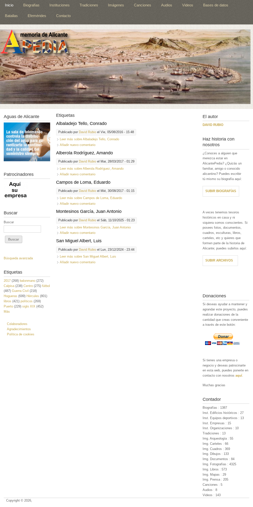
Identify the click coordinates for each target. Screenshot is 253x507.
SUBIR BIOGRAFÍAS (220, 191)
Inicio (9, 5)
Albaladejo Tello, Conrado (81, 123)
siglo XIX (28, 306)
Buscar (9, 222)
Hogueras (10, 296)
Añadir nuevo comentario (77, 145)
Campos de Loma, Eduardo (83, 182)
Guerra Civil (20, 291)
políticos (27, 301)
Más (7, 311)
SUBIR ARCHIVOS (219, 260)
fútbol (46, 286)
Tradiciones (89, 5)
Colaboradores (17, 324)
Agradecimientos (19, 329)
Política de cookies (20, 334)
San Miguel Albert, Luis (79, 240)
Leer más (89, 139)
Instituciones (59, 5)
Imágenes (116, 5)
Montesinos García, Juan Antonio (89, 211)
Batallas (11, 16)
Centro (28, 286)
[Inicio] (125, 66)
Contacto (63, 16)
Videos (187, 5)
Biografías (31, 5)
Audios (166, 5)
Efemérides (37, 16)
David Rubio (87, 132)
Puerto (8, 306)
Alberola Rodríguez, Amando (84, 152)
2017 (7, 281)
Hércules (32, 296)
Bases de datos (215, 5)
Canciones (142, 5)
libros (7, 301)
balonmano (27, 281)
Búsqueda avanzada (18, 258)
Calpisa (9, 286)
